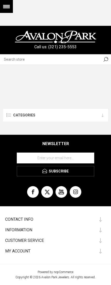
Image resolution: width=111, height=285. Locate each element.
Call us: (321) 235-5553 (55, 46)
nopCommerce (63, 272)
